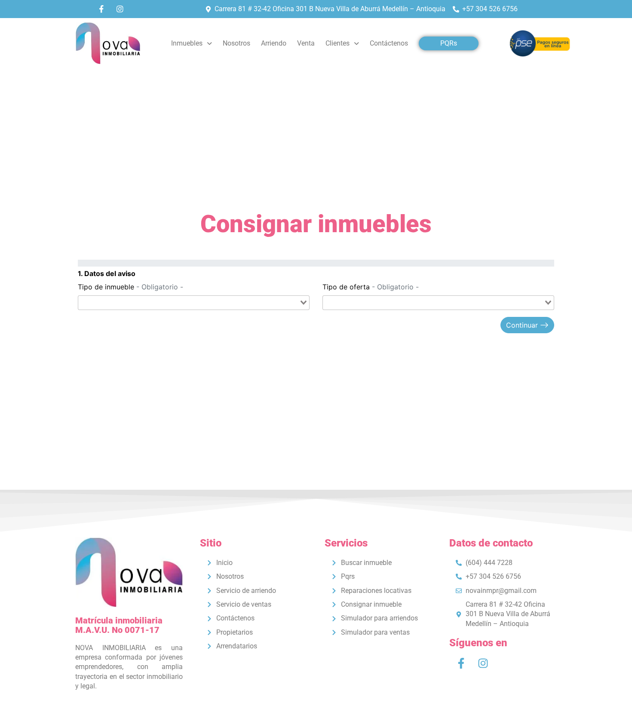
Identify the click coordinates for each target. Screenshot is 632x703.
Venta (306, 43)
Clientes (337, 43)
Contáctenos (389, 43)
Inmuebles (186, 43)
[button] (191, 43)
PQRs (448, 43)
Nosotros (236, 43)
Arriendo (273, 43)
